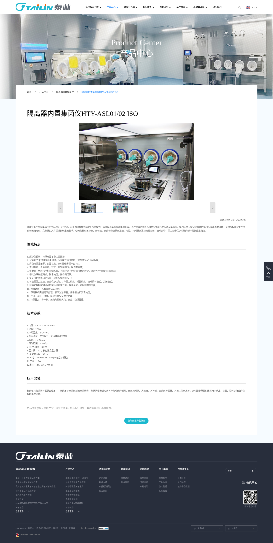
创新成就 (164, 7)
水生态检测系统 (73, 491)
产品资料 (103, 478)
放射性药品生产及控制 (76, 482)
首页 (29, 92)
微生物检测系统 (73, 495)
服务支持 (103, 482)
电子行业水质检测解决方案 (28, 478)
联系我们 (163, 491)
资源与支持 (129, 7)
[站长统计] (104, 528)
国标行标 (144, 482)
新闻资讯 (147, 7)
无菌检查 (20, 507)
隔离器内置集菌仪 (65, 92)
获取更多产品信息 (136, 421)
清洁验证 (20, 499)
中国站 (234, 528)
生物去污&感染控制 (74, 503)
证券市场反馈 (184, 486)
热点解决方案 (92, 7)
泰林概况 (163, 478)
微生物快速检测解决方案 (27, 482)
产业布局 (163, 482)
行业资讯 (125, 482)
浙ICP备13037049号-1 (88, 528)
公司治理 (182, 482)
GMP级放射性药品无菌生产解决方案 (32, 503)
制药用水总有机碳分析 (26, 491)
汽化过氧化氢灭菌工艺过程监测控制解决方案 (36, 486)
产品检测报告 (105, 486)
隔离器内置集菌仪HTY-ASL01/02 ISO (100, 92)
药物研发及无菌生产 (75, 486)
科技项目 (144, 478)
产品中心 (111, 7)
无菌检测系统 (72, 499)
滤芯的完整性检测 (24, 495)
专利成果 (144, 486)
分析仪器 (70, 507)
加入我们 (217, 7)
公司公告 (182, 478)
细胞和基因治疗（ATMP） (77, 478)
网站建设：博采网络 (68, 528)
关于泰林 (180, 7)
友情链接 (201, 528)
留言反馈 (103, 491)
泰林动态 (125, 478)
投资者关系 (198, 7)
